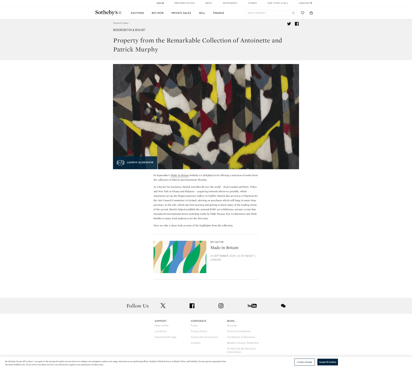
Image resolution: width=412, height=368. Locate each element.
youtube (252, 306)
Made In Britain (180, 175)
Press (194, 325)
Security (232, 325)
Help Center (162, 325)
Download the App (166, 337)
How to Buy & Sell (278, 3)
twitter (163, 305)
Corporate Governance (204, 337)
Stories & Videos (120, 23)
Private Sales (181, 13)
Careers (195, 343)
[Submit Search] (293, 13)
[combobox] (271, 13)
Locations (161, 331)
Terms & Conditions (239, 331)
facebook (192, 305)
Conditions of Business (241, 337)
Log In (160, 3)
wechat (283, 306)
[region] (206, 362)
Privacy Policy (199, 331)
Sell (202, 13)
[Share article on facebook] (297, 24)
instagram (221, 305)
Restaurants (230, 3)
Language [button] (304, 3)
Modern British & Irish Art (129, 30)
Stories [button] (252, 3)
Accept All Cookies (327, 362)
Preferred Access (184, 3)
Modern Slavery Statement (243, 343)
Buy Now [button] (158, 13)
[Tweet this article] (289, 24)
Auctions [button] (137, 13)
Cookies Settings (304, 362)
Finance (218, 13)
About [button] (208, 3)
